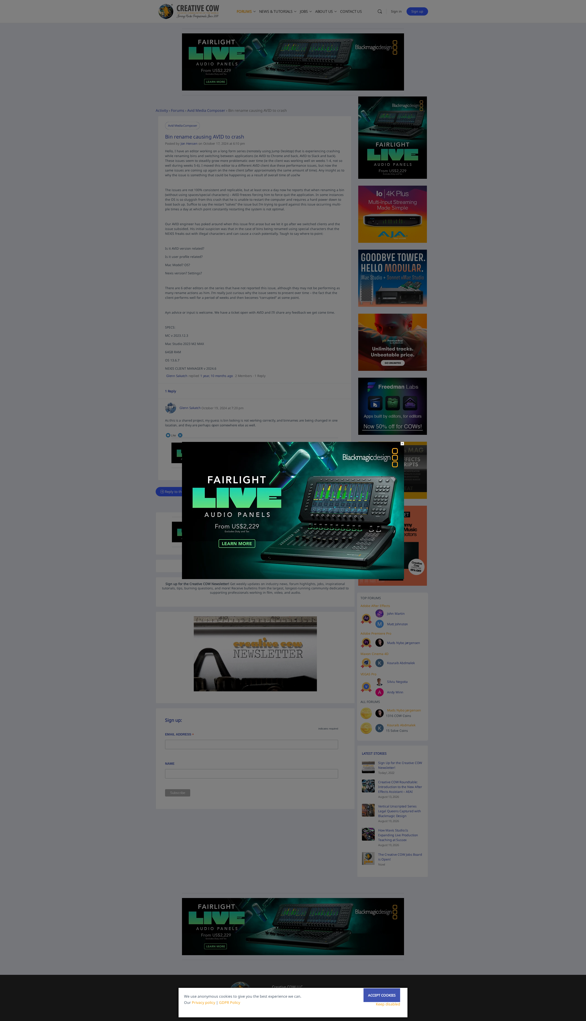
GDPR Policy (229, 1002)
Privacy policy (203, 1002)
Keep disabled (388, 1004)
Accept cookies (382, 995)
